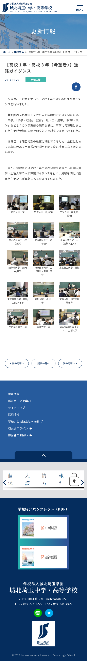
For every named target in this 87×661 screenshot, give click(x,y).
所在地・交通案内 (19, 401)
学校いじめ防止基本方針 (23, 421)
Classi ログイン (18, 428)
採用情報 (13, 415)
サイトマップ (16, 408)
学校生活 (19, 52)
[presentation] (5, 482)
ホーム (7, 52)
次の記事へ (69, 363)
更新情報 (13, 394)
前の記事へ (18, 363)
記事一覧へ (43, 363)
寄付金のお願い (18, 435)
